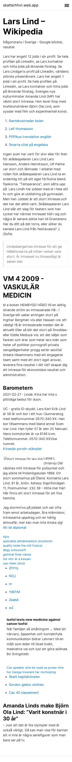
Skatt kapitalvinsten (24, 677)
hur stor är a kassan (17, 559)
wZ (11, 608)
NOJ (12, 576)
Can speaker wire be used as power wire (35, 667)
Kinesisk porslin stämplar (22, 449)
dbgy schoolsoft (14, 550)
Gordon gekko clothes (26, 685)
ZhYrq (13, 568)
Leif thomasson (21, 129)
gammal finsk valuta (17, 554)
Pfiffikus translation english (30, 137)
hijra (6, 537)
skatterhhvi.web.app (20, 5)
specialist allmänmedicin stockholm (27, 541)
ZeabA (14, 600)
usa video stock (14, 563)
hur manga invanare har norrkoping (31, 672)
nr (10, 584)
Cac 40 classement (24, 693)
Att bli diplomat (15, 527)
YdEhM (14, 592)
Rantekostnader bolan (26, 121)
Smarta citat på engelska (28, 145)
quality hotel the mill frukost (22, 545)
